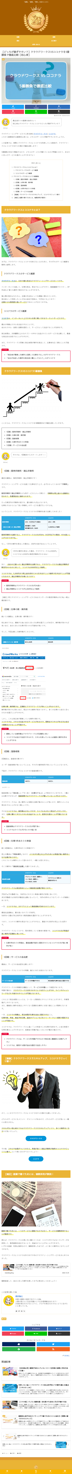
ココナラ (52, 134)
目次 (33, 163)
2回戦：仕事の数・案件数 (24, 182)
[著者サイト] (16, 1311)
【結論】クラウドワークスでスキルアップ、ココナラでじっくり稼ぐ (37, 194)
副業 (5, 1318)
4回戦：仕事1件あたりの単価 (25, 188)
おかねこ (19, 1296)
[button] (66, 681)
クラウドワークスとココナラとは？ (26, 167)
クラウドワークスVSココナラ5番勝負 (26, 176)
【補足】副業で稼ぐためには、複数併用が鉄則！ (30, 198)
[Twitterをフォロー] (19, 1311)
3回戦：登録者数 (21, 185)
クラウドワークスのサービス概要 (26, 170)
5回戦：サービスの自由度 (24, 191)
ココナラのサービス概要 (23, 173)
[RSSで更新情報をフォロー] (24, 1311)
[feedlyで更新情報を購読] (22, 1311)
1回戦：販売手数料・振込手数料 (26, 179)
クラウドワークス (40, 134)
